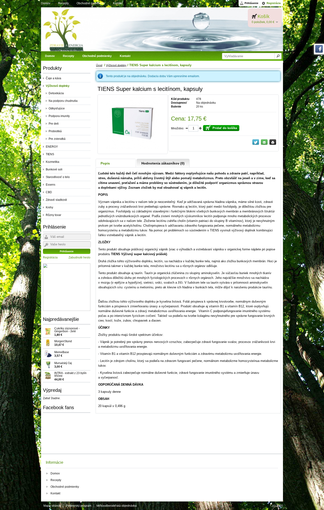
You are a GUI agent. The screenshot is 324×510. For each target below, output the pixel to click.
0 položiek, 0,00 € (263, 22)
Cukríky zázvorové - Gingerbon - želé (67, 331)
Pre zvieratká (57, 138)
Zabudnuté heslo (79, 257)
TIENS (50, 154)
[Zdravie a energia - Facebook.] (319, 51)
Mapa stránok (52, 505)
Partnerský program (78, 505)
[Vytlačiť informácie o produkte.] (272, 142)
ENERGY (52, 146)
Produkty (52, 68)
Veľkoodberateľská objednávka (116, 505)
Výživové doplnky (57, 86)
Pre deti (54, 123)
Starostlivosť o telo (58, 177)
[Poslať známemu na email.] (264, 142)
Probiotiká (55, 131)
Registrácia (274, 3)
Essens (50, 184)
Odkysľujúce (57, 108)
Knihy (49, 207)
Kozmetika (52, 162)
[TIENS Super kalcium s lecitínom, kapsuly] (133, 149)
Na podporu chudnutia (63, 101)
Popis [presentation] (105, 163)
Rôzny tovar (53, 215)
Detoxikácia (56, 93)
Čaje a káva (53, 78)
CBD (49, 192)
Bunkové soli (54, 169)
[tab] (116, 163)
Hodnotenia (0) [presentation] (163, 163)
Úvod (99, 65)
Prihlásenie (251, 3)
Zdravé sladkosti (56, 199)
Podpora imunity (59, 116)
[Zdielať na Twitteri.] (255, 142)
